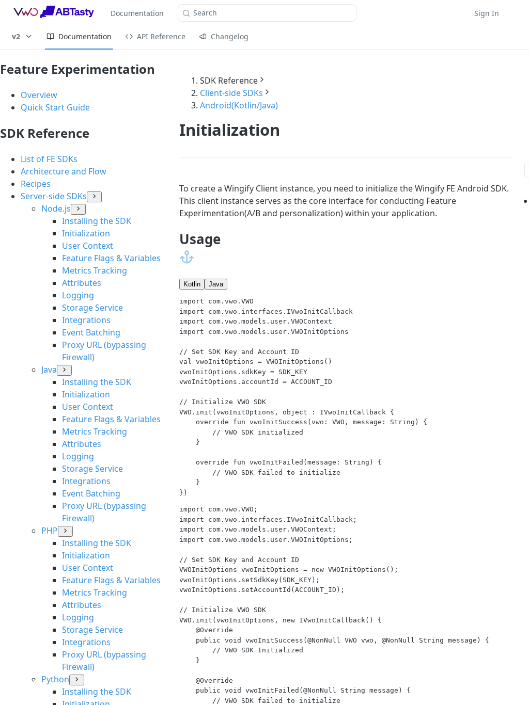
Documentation (137, 13)
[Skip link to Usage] (186, 257)
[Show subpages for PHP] (65, 531)
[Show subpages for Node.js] (78, 209)
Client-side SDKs (231, 93)
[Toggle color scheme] (515, 13)
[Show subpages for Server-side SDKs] (94, 196)
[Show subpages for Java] (64, 370)
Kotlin (191, 284)
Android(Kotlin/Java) (239, 105)
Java (216, 284)
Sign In (486, 13)
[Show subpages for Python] (76, 680)
